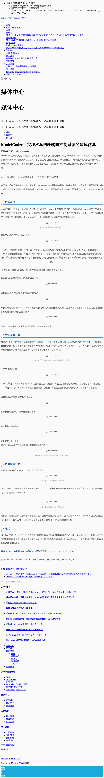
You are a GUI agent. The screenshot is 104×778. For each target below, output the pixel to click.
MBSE (14, 659)
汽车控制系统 (21, 569)
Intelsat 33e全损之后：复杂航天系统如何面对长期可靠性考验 (33, 619)
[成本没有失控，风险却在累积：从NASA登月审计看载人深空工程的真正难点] (41, 592)
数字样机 (15, 656)
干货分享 (15, 664)
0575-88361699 (7, 745)
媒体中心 (10, 135)
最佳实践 (15, 661)
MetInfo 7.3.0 (17, 763)
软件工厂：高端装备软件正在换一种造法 (24, 630)
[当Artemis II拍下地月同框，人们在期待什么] (26, 635)
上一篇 (49, 574)
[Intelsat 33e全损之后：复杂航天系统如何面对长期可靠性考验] (34, 613)
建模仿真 (10, 569)
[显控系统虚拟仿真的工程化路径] (21, 603)
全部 (8, 30)
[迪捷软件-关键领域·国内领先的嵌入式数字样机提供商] (52, 18)
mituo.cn (37, 763)
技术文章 (10, 138)
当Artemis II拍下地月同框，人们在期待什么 (25, 640)
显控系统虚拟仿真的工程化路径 (20, 608)
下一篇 (29, 576)
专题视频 (10, 666)
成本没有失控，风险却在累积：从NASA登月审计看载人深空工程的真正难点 (40, 597)
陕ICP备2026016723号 (10, 758)
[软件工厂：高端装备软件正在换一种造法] (25, 624)
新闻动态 (10, 648)
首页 (8, 25)
